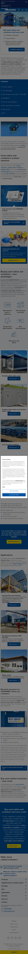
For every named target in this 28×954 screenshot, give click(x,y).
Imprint (3, 486)
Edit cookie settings (14, 491)
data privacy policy (19, 480)
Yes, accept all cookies (14, 494)
